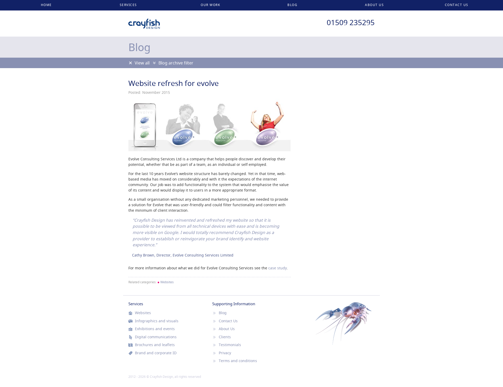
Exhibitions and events (155, 328)
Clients (225, 337)
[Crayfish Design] (144, 21)
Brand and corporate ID (156, 353)
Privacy (225, 353)
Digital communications (156, 337)
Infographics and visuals (156, 321)
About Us (374, 5)
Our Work (210, 5)
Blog (292, 5)
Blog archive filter (175, 63)
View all (142, 63)
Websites (165, 282)
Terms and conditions (238, 360)
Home (46, 5)
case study (277, 267)
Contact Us (456, 5)
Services (128, 5)
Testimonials (230, 344)
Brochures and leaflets (155, 344)
